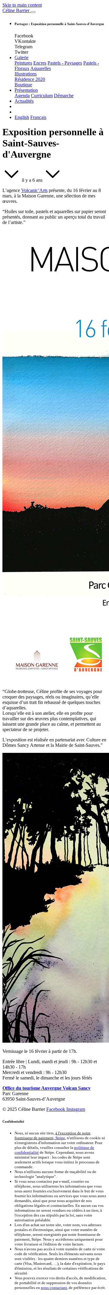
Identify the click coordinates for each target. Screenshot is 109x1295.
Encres (39, 63)
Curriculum (42, 95)
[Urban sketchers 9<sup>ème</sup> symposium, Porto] (53, 180)
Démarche (64, 95)
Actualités (24, 101)
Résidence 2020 (30, 79)
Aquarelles (40, 68)
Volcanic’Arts (34, 190)
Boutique (23, 84)
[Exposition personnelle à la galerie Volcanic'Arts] (11, 180)
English (22, 117)
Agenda (22, 95)
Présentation (26, 90)
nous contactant (54, 1287)
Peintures (23, 63)
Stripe (60, 1138)
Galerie (21, 57)
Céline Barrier (16, 10)
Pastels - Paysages (65, 63)
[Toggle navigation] (33, 12)
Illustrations (26, 73)
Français (38, 117)
